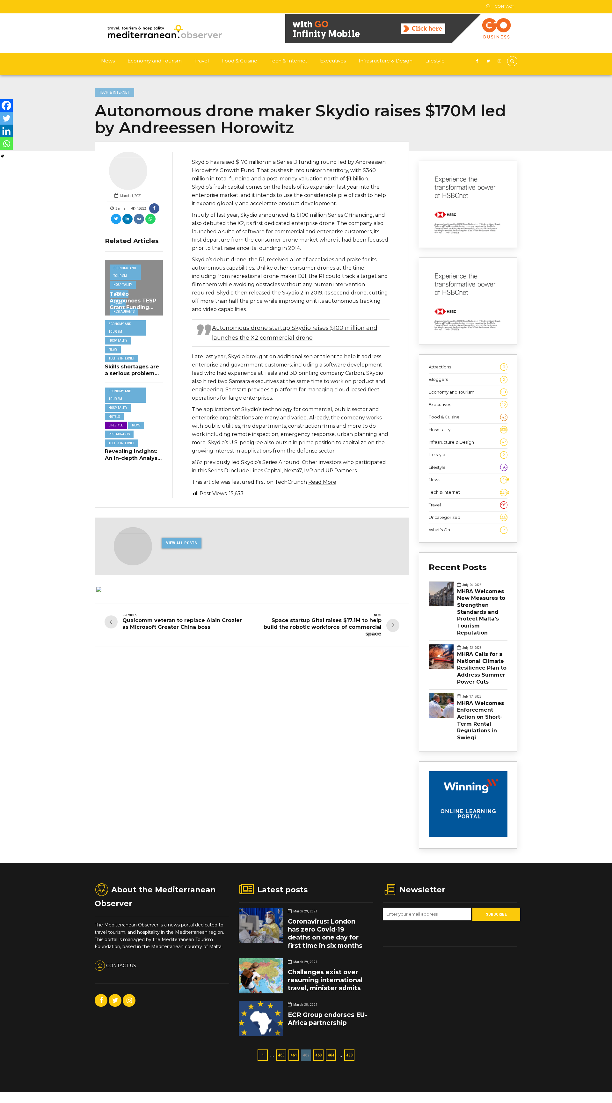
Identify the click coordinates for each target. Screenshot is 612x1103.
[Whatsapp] (6, 143)
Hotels (114, 417)
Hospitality (122, 285)
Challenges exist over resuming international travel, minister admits (325, 980)
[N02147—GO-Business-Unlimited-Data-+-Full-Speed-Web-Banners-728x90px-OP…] (401, 41)
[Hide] (2, 156)
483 (349, 1055)
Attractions (467, 366)
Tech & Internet (288, 61)
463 (318, 1055)
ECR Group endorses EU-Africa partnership (327, 1019)
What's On (467, 529)
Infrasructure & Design (385, 61)
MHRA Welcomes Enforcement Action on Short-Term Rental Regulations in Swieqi (480, 720)
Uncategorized (468, 517)
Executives (333, 61)
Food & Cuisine (239, 61)
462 (306, 1055)
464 (331, 1055)
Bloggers (467, 379)
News (108, 61)
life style (467, 454)
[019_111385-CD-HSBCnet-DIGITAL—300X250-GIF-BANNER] (468, 234)
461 (293, 1055)
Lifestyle (435, 61)
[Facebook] (6, 105)
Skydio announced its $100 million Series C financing (306, 215)
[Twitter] (6, 118)
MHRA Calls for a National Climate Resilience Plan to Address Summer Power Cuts (481, 668)
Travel (201, 61)
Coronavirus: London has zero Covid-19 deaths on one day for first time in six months (325, 933)
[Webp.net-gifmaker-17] (468, 835)
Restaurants (124, 311)
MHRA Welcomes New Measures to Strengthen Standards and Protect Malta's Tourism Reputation (481, 612)
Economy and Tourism (154, 61)
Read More (322, 482)
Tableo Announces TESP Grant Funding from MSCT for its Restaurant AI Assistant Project (133, 310)
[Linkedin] (6, 131)
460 (281, 1055)
